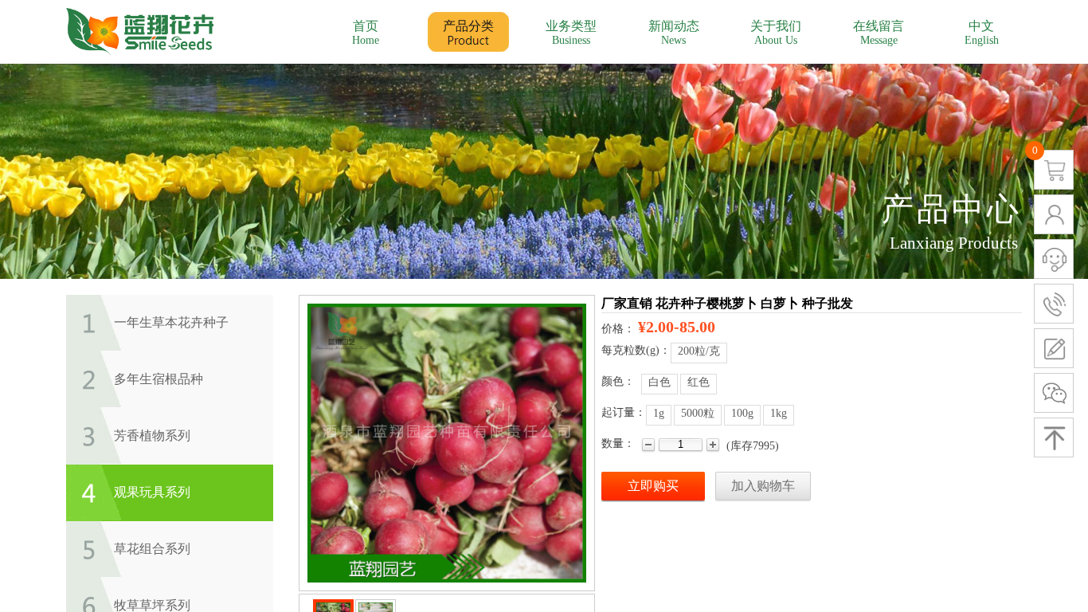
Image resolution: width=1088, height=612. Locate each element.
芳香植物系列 (152, 435)
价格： (618, 329)
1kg (778, 413)
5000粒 (697, 413)
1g (658, 413)
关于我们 (775, 26)
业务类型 (571, 26)
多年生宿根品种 (158, 379)
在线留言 (878, 26)
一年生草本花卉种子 (171, 322)
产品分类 (468, 26)
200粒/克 (699, 351)
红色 (698, 382)
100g (742, 413)
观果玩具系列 (152, 492)
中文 (981, 26)
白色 (659, 382)
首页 (365, 26)
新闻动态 (673, 26)
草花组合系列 (152, 548)
